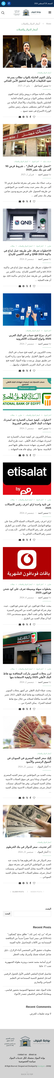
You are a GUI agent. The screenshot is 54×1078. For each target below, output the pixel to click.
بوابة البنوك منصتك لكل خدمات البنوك (27, 1058)
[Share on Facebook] (30, 117)
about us (32, 1054)
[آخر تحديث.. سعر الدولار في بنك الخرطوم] (27, 821)
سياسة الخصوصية (27, 1061)
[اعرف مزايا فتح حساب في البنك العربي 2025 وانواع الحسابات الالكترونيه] (27, 309)
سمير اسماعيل (41, 85)
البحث (48, 909)
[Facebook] (9, 3)
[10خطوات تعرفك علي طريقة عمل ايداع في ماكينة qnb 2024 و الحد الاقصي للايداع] (27, 225)
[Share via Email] (20, 117)
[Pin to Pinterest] (23, 117)
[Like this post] (34, 117)
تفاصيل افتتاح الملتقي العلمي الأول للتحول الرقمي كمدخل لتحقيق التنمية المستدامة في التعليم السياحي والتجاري (27, 978)
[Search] (2, 12)
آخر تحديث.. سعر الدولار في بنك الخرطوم (28, 846)
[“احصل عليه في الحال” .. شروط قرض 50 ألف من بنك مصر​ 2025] (27, 140)
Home (48, 24)
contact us (22, 1054)
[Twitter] (3, 3)
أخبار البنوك (42, 766)
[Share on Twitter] (27, 116)
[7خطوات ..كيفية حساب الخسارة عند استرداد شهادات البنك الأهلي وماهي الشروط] (27, 394)
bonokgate (41, 1066)
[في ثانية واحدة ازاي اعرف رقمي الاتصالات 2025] (27, 478)
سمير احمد (43, 174)
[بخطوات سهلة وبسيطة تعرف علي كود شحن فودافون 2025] (27, 563)
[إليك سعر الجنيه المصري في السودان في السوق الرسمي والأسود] (27, 732)
